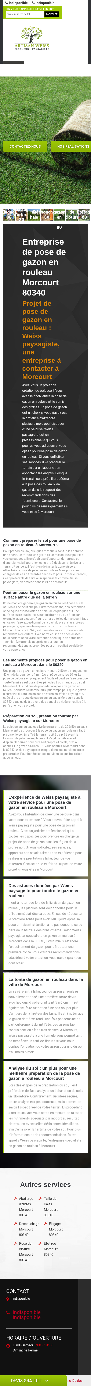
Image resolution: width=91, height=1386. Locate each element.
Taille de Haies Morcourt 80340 (51, 1207)
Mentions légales (70, 1381)
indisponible (18, 3)
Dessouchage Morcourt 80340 (29, 1229)
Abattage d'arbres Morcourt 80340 (26, 1207)
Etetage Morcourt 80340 (51, 1249)
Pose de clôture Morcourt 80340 (26, 1252)
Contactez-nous (25, 146)
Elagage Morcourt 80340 (56, 1229)
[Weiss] (31, 38)
